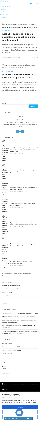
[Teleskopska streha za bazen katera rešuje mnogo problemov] (5, 205)
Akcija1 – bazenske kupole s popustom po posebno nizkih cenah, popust (18, 37)
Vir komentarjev (6, 371)
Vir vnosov (5, 368)
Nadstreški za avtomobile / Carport (11, 289)
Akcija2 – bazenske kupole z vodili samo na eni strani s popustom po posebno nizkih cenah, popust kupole (24, 149)
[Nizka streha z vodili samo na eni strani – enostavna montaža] (5, 263)
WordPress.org (6, 373)
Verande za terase (7, 292)
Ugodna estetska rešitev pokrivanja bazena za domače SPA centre (20, 313)
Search (4, 103)
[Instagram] (18, 131)
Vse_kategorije (7, 30)
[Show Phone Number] (31, 418)
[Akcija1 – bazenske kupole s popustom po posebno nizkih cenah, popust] (5, 171)
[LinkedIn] (22, 131)
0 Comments (20, 153)
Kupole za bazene (7, 282)
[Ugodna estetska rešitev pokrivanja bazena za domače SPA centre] (5, 189)
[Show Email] (28, 418)
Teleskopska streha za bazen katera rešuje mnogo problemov (18, 316)
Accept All (20, 407)
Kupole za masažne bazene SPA (11, 285)
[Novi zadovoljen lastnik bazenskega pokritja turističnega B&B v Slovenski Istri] (5, 245)
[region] (20, 406)
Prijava (4, 366)
